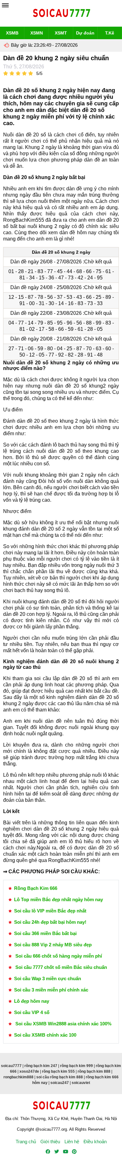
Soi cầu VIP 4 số (31, 1012)
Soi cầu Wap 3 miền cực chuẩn (47, 978)
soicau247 (59, 1083)
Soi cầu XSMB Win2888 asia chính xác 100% (62, 1023)
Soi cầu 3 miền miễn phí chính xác (51, 989)
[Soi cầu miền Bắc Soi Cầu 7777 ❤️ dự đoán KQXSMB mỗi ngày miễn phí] (61, 13)
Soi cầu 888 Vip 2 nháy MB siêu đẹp (53, 944)
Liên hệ (71, 1141)
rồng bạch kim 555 (58, 1071)
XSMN (36, 32)
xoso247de (29, 1071)
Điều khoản (95, 1141)
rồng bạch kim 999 (76, 1066)
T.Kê (109, 32)
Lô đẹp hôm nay (31, 1001)
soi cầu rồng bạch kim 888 (59, 1077)
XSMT (61, 32)
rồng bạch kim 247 (40, 1066)
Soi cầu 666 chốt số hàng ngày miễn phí (58, 956)
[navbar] (5, 5)
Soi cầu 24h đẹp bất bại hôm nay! (50, 922)
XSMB (12, 32)
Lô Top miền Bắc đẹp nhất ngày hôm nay (58, 899)
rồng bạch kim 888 (94, 1071)
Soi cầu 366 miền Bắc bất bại (45, 933)
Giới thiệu (50, 1141)
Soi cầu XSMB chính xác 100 (45, 1035)
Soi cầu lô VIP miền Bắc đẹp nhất (50, 910)
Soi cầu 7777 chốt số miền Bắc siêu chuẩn (60, 967)
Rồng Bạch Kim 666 (35, 888)
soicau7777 (11, 1066)
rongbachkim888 (18, 1077)
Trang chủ (26, 1141)
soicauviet (81, 1083)
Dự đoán (85, 32)
